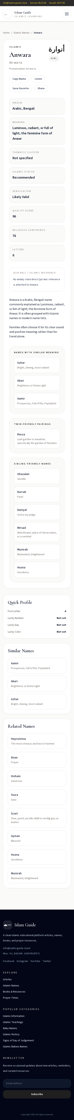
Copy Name (19, 79)
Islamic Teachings (13, 1022)
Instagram (22, 961)
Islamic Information (13, 1016)
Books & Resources (14, 992)
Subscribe (37, 1094)
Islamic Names (22, 33)
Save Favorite (21, 88)
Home (6, 33)
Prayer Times (10, 998)
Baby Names (10, 1028)
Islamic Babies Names (15, 1047)
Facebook (8, 961)
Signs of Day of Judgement (18, 1040)
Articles (7, 979)
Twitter (47, 961)
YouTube (35, 961)
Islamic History (11, 1034)
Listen (38, 79)
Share (41, 88)
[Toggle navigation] (67, 14)
